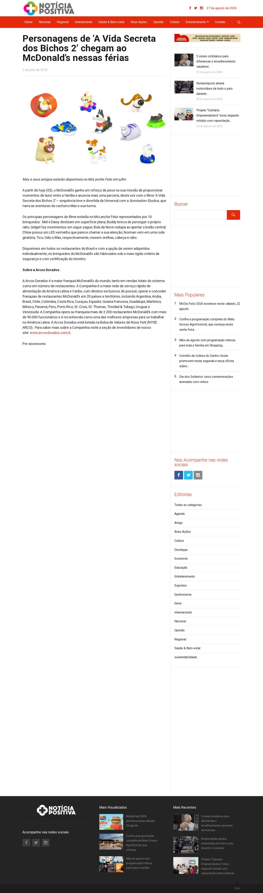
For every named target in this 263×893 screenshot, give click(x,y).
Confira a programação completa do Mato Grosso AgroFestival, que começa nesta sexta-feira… (207, 324)
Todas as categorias (188, 505)
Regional (63, 22)
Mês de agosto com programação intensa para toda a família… (139, 863)
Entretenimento (196, 22)
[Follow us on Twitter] (197, 8)
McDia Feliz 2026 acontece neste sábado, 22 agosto (140, 821)
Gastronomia (182, 594)
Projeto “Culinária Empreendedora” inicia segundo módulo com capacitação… (217, 115)
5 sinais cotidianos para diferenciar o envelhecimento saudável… (215, 61)
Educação (180, 567)
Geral (177, 603)
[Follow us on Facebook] (191, 8)
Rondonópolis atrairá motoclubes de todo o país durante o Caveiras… (217, 843)
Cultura (174, 22)
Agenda (179, 514)
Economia (181, 558)
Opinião (158, 22)
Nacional (44, 22)
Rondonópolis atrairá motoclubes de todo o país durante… (214, 89)
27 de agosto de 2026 (222, 8)
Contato (220, 22)
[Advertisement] (207, 165)
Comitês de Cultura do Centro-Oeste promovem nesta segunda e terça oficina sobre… (206, 361)
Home (28, 22)
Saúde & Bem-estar (111, 22)
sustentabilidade (185, 657)
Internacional (83, 22)
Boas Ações (139, 22)
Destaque (181, 550)
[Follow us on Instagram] (201, 8)
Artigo (178, 523)
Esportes (180, 585)
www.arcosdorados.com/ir (50, 333)
